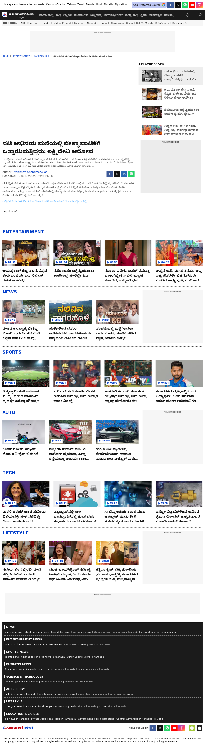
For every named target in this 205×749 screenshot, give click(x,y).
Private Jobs (38, 718)
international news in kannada (159, 632)
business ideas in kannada (93, 669)
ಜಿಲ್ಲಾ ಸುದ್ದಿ (131, 15)
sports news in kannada (18, 656)
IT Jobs (158, 718)
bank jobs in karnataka (62, 718)
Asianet (17, 727)
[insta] (199, 5)
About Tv (28, 738)
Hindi (99, 4)
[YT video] (192, 5)
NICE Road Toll (29, 23)
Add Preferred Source (147, 4)
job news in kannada (16, 718)
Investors (195, 738)
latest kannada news (36, 632)
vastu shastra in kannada (93, 694)
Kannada (38, 4)
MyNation (121, 4)
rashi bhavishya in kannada (20, 694)
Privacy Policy (60, 738)
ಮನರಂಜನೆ (81, 15)
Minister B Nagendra (86, 23)
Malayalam (11, 4)
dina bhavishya (47, 694)
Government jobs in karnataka (96, 718)
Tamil (80, 4)
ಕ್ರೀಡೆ (143, 15)
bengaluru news (81, 632)
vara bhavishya (66, 694)
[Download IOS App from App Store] (199, 728)
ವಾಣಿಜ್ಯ (169, 15)
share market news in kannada (56, 669)
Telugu (71, 4)
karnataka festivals (121, 694)
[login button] (188, 15)
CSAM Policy (76, 738)
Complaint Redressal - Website (104, 738)
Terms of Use (43, 738)
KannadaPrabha (55, 4)
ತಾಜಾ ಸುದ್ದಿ (46, 15)
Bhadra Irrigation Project (56, 23)
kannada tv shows (99, 644)
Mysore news (102, 632)
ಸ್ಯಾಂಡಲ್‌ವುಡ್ (10, 211)
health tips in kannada (83, 706)
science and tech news (79, 681)
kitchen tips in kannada (112, 706)
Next (200, 23)
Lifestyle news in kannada (20, 706)
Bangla (90, 4)
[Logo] (19, 15)
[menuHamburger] (194, 15)
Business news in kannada (20, 669)
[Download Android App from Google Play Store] (192, 728)
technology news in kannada (21, 681)
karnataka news (60, 632)
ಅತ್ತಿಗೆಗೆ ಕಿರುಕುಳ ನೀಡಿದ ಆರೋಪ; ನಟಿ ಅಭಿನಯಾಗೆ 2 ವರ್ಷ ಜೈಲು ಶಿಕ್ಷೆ (44, 201)
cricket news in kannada (50, 656)
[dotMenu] (179, 15)
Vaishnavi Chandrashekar (30, 171)
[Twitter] (178, 5)
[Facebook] (170, 5)
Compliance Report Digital (173, 738)
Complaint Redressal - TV (140, 738)
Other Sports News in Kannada (85, 656)
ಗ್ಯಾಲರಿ (67, 15)
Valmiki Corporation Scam (117, 23)
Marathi (108, 4)
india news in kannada (125, 632)
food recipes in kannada (52, 706)
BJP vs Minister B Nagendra (152, 23)
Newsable (25, 4)
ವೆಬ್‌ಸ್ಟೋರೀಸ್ (113, 15)
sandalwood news (75, 644)
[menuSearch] (200, 15)
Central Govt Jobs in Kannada (134, 718)
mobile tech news (51, 681)
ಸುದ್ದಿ (58, 15)
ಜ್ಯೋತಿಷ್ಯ (96, 15)
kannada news (13, 632)
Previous (194, 23)
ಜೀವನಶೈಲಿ (155, 15)
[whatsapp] (185, 5)
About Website (13, 738)
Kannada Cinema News (18, 644)
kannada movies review (48, 644)
